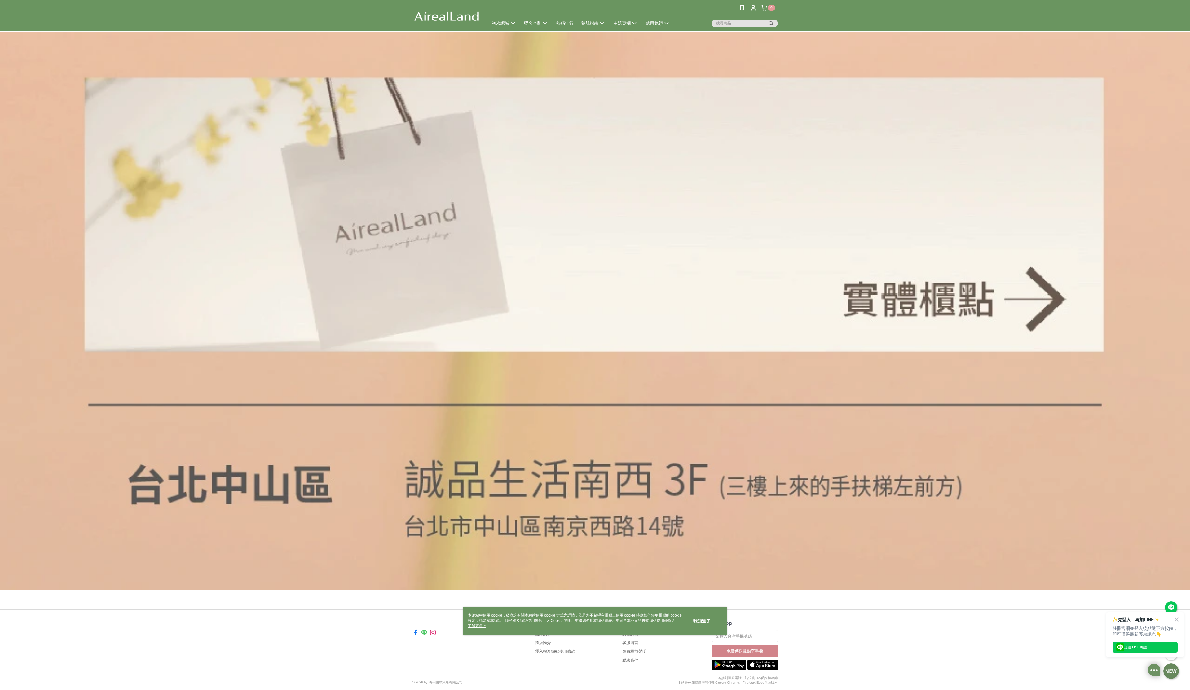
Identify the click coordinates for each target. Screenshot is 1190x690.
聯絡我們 (630, 660)
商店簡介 (543, 642)
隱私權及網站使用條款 (555, 651)
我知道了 (702, 620)
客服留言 (630, 642)
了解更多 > (477, 626)
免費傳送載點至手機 (745, 651)
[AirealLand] (446, 16)
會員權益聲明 (634, 651)
